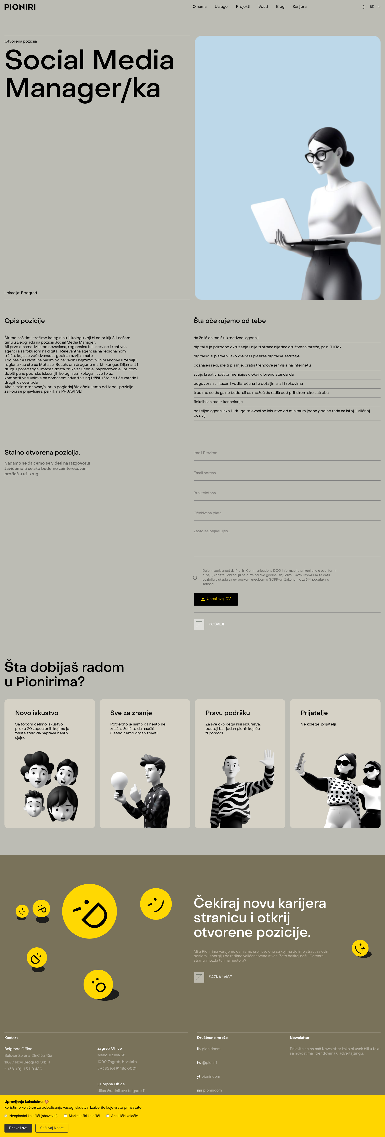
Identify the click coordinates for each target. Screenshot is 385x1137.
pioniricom (209, 1049)
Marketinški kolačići (84, 1116)
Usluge (221, 7)
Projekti (243, 7)
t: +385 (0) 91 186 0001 (117, 1069)
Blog (280, 7)
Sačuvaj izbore (52, 1128)
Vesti (263, 7)
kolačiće (29, 1108)
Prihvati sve (18, 1128)
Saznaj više (220, 977)
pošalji (216, 624)
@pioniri (207, 1063)
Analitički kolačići (125, 1116)
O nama (199, 7)
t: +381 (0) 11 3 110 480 (23, 1069)
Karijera (300, 7)
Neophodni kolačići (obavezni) (33, 1116)
